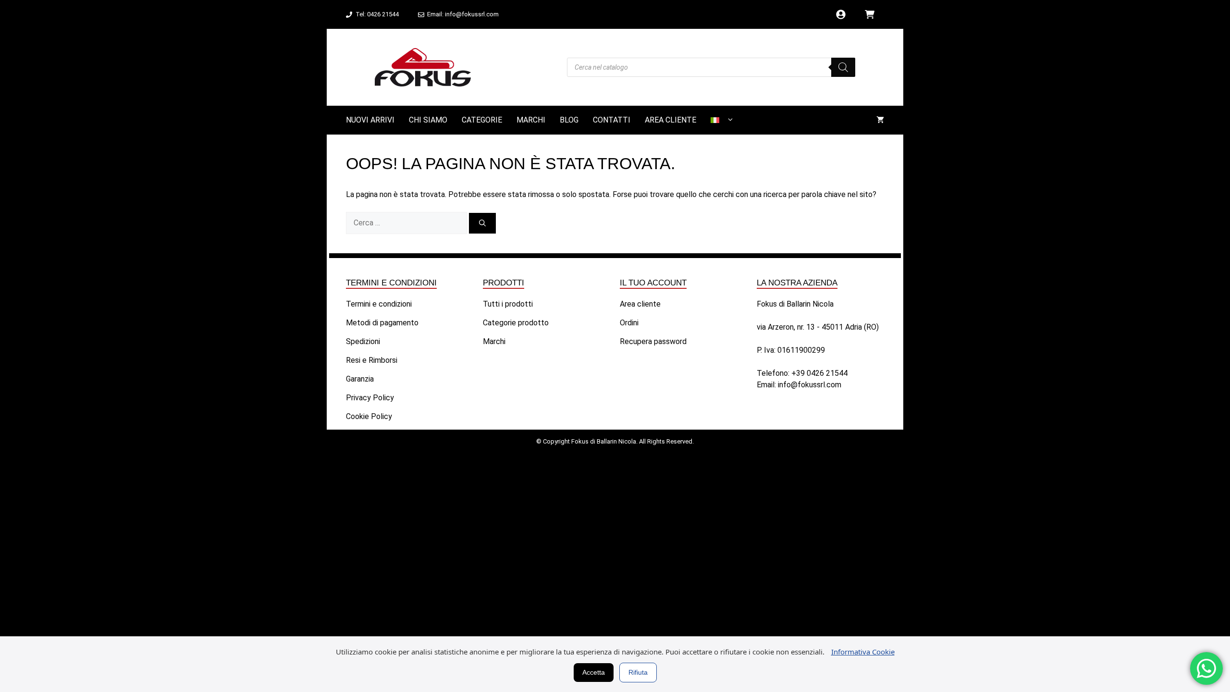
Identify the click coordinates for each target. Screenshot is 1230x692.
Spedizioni (363, 341)
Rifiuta (638, 672)
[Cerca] (482, 223)
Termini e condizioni (379, 304)
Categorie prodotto (516, 322)
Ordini (629, 322)
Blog (569, 119)
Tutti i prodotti (508, 304)
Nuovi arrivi (370, 119)
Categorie (482, 119)
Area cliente (670, 119)
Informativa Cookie (863, 651)
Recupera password (653, 341)
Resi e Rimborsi (371, 360)
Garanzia (360, 378)
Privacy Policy (370, 397)
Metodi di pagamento (382, 322)
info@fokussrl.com (809, 384)
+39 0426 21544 (819, 373)
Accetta (593, 672)
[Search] (843, 67)
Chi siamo (428, 119)
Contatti (611, 119)
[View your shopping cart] (880, 120)
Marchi (531, 119)
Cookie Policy (369, 416)
